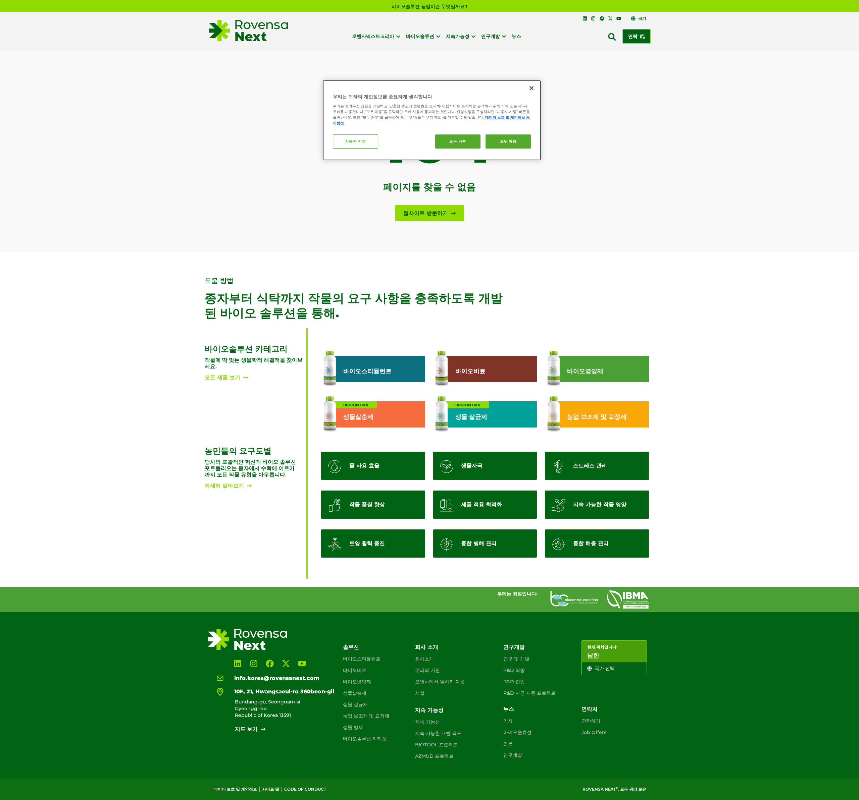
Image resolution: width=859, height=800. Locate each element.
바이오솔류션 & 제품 (365, 739)
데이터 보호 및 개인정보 (235, 789)
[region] (432, 120)
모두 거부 (457, 141)
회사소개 (424, 659)
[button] (612, 37)
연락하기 (591, 721)
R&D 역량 (514, 670)
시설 (419, 693)
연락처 (590, 709)
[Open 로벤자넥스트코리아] (398, 36)
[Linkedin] (585, 18)
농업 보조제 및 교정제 (366, 716)
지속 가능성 (429, 710)
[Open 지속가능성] (473, 36)
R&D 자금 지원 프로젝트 (529, 693)
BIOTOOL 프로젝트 (436, 745)
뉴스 (508, 709)
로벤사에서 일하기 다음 (440, 682)
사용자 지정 (355, 141)
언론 (508, 744)
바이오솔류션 (517, 732)
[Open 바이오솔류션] (438, 36)
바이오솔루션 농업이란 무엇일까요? (429, 6)
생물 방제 (353, 727)
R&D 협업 (514, 682)
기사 (508, 721)
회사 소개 (426, 647)
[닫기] (531, 88)
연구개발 (514, 647)
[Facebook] (601, 18)
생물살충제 (354, 693)
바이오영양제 (357, 682)
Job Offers (594, 732)
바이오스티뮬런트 (362, 659)
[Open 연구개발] (504, 36)
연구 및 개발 (516, 659)
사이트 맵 (270, 789)
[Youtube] (618, 18)
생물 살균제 (355, 704)
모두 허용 (508, 141)
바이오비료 (354, 670)
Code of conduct (305, 789)
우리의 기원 (427, 670)
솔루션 (351, 647)
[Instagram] (593, 18)
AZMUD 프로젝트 (434, 756)
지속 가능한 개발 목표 (438, 733)
